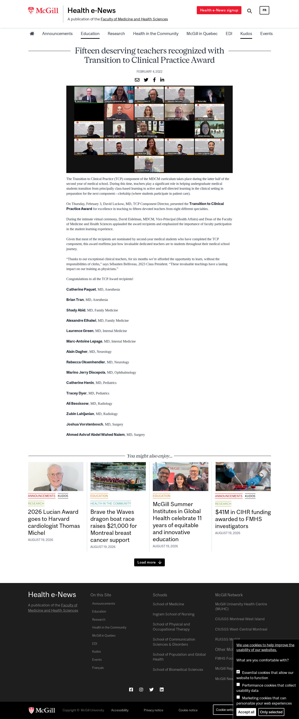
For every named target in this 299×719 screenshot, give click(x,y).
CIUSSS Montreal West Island (240, 619)
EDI (229, 33)
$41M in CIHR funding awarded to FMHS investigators (243, 519)
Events (266, 33)
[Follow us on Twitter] (151, 689)
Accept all (246, 712)
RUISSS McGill (227, 639)
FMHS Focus (225, 658)
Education (90, 33)
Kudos (246, 33)
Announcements (57, 33)
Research (116, 33)
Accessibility (119, 710)
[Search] (249, 11)
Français (98, 668)
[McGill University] (45, 10)
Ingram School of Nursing (173, 614)
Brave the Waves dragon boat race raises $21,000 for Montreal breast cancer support (113, 525)
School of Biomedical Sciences (178, 669)
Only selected (271, 712)
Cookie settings (227, 710)
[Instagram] (141, 689)
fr (264, 10)
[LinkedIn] (162, 689)
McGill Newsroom (229, 679)
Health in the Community (155, 33)
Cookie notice (188, 710)
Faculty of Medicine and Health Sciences (134, 19)
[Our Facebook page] (131, 689)
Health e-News (91, 10)
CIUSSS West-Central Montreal (241, 629)
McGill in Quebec (202, 33)
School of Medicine (168, 604)
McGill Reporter (228, 668)
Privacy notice (153, 710)
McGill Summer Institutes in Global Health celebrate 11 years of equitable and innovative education (177, 521)
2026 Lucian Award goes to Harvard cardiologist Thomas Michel (54, 522)
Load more (146, 562)
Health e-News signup (219, 10)
